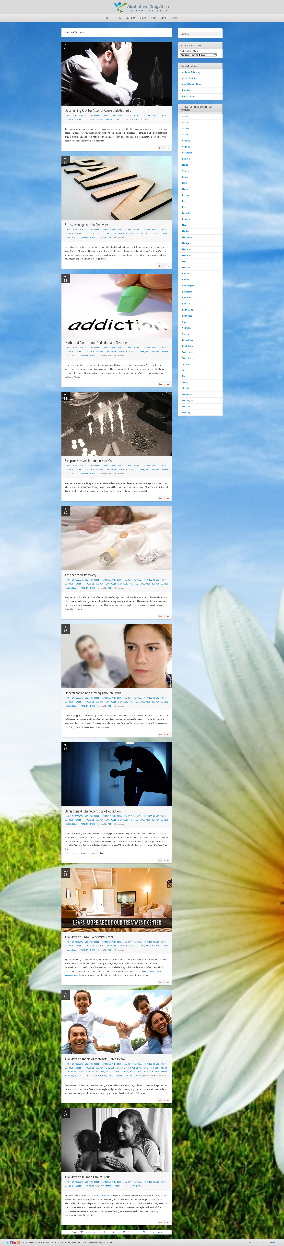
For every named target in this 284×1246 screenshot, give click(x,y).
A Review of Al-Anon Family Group (87, 1177)
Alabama (185, 116)
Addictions (130, 18)
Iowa (184, 201)
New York (186, 303)
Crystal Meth (112, 1068)
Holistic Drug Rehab (269, 1242)
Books (143, 18)
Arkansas (186, 134)
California (186, 140)
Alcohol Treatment (95, 119)
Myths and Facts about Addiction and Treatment (97, 342)
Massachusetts (188, 237)
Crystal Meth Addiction (130, 1068)
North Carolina (188, 309)
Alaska (185, 122)
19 (118, 1232)
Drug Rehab (138, 233)
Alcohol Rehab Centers (75, 119)
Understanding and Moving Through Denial (93, 692)
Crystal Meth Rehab (152, 1068)
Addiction (108, 1242)
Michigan (186, 243)
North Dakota (187, 315)
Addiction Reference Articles (98, 115)
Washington (187, 394)
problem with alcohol (100, 1195)
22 (135, 1232)
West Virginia (187, 400)
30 (144, 1232)
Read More (164, 148)
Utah (184, 376)
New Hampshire (189, 285)
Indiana (185, 195)
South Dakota (188, 358)
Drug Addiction (125, 233)
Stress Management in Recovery (86, 224)
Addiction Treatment (122, 115)
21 (129, 1232)
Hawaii (185, 176)
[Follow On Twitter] (8, 1243)
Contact (175, 18)
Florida (185, 164)
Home (108, 18)
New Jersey (187, 291)
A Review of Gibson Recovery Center (89, 937)
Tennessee (187, 364)
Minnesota (186, 249)
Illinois (185, 188)
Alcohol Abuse (140, 115)
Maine (185, 225)
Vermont (185, 382)
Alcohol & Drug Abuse (189, 50)
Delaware (186, 158)
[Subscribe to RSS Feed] (18, 1243)
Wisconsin (186, 406)
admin (135, 119)
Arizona (185, 128)
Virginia (185, 388)
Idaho (184, 182)
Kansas (185, 207)
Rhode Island (187, 346)
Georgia (185, 170)
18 (113, 1232)
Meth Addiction (78, 1242)
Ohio (184, 321)
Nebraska (186, 273)
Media (118, 18)
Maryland (186, 231)
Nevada (185, 279)
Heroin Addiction (137, 1072)
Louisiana (186, 219)
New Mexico (187, 297)
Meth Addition (99, 1076)
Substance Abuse (73, 237)
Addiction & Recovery (191, 72)
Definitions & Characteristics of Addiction (93, 811)
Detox (164, 1068)
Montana (186, 267)
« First (88, 1232)
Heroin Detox (153, 1072)
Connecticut (187, 152)
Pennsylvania (187, 339)
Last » (159, 1232)
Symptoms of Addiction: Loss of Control (91, 460)
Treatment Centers (114, 119)
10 (104, 1232)
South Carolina (188, 352)
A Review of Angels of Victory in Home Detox (95, 1059)
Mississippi (186, 255)
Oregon (185, 333)
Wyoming (186, 412)
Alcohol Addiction (156, 115)
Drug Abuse (111, 233)
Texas (184, 370)
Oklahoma (186, 327)
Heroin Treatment (83, 1076)
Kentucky (186, 213)
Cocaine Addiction (62, 1242)
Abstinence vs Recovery (80, 574)
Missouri (185, 261)
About (164, 18)
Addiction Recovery (74, 115)
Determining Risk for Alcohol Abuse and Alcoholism (99, 110)
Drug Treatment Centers (157, 233)
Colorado (186, 146)
